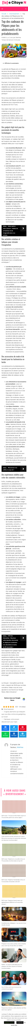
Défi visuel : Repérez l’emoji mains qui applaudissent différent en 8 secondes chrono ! (12, 902)
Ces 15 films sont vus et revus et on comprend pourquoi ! (11, 988)
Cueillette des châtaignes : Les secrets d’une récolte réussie (14, 924)
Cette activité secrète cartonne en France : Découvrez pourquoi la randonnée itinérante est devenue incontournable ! (14, 838)
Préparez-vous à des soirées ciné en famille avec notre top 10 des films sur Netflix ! (14, 944)
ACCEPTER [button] (20, 1022)
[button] (26, 9)
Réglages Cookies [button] (9, 1022)
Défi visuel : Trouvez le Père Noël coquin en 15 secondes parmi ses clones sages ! (14, 816)
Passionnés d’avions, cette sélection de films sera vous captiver (14, 1009)
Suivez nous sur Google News (12, 699)
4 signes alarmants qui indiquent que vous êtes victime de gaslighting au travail (13, 714)
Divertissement (9, 709)
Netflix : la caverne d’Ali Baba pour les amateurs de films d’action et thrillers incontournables (12, 966)
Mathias (20, 747)
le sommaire (12, 63)
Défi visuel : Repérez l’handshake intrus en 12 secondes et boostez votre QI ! (13, 880)
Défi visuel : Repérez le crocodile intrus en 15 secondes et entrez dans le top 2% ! (13, 860)
